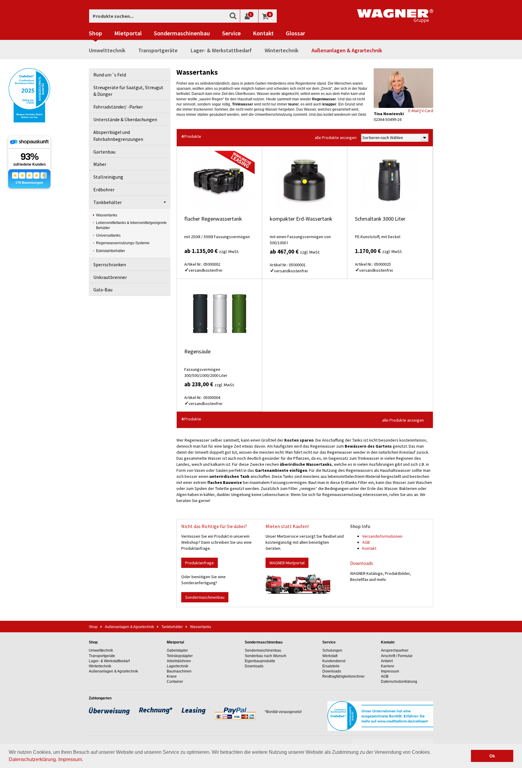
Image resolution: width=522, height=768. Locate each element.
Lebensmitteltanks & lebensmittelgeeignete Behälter (131, 225)
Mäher (99, 164)
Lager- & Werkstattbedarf (221, 50)
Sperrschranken (109, 264)
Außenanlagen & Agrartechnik (346, 50)
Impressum (70, 759)
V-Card (427, 110)
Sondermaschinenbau (182, 33)
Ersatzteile (331, 666)
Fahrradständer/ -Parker (118, 107)
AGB (366, 542)
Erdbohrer (103, 189)
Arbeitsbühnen (179, 661)
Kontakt (263, 33)
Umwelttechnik (107, 50)
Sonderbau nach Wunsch (265, 656)
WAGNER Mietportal (286, 562)
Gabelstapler (177, 650)
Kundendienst (333, 661)
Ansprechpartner (394, 650)
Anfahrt (387, 661)
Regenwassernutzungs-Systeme (123, 243)
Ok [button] (492, 755)
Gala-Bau (102, 290)
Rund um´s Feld (109, 75)
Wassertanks (106, 215)
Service (231, 33)
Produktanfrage (199, 562)
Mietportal (128, 33)
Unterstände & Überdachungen (125, 119)
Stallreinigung (108, 177)
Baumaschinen (179, 671)
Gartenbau (104, 152)
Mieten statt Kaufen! (287, 526)
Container (175, 681)
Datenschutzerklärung (32, 759)
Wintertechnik (281, 50)
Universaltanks (108, 235)
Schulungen (332, 650)
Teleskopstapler (180, 656)
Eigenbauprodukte (260, 661)
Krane (172, 676)
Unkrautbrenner (110, 277)
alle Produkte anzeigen (335, 137)
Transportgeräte (158, 50)
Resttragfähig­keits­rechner (343, 676)
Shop (95, 33)
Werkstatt (329, 656)
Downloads (361, 563)
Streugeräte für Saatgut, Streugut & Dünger (128, 90)
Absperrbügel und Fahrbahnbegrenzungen (118, 135)
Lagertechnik (177, 666)
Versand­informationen (382, 536)
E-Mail (413, 110)
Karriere (387, 666)
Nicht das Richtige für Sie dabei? (214, 526)
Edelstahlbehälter (110, 251)
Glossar (295, 33)
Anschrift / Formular (397, 656)
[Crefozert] (29, 94)
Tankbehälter (107, 202)
